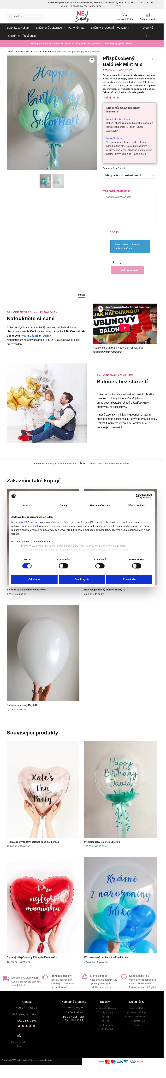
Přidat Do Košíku (43, 852)
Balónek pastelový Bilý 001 (22, 705)
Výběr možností (43, 600)
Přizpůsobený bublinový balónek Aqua (106, 957)
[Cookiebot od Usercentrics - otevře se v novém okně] (138, 496)
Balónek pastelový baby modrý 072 (26, 589)
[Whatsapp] (19, 1026)
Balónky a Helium (24, 51)
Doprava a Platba (125, 19)
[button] (92, 60)
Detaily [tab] (64, 505)
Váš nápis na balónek (117, 190)
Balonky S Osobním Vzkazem (51, 51)
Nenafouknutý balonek (118, 119)
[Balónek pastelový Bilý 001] (43, 652)
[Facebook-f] (34, 1026)
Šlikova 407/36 (74, 1007)
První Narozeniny (105, 463)
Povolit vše (129, 579)
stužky (47, 335)
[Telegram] (27, 1026)
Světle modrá (122, 463)
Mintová (92, 463)
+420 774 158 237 (128, 2)
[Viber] (23, 1026)
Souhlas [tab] (27, 505)
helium (25, 335)
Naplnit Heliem (114, 138)
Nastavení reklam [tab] (100, 505)
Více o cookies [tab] (136, 505)
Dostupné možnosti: (114, 168)
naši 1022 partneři (28, 522)
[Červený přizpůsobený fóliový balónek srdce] (43, 905)
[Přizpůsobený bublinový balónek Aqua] (120, 905)
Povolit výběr (81, 579)
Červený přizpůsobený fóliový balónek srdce (32, 957)
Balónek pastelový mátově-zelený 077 (105, 589)
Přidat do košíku (128, 270)
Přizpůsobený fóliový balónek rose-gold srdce (33, 841)
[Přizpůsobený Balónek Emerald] (120, 789)
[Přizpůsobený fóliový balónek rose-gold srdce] (43, 789)
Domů (10, 51)
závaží (34, 335)
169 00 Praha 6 (74, 1012)
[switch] (63, 565)
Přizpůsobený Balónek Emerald (102, 841)
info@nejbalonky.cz (26, 1014)
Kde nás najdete (148, 19)
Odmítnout (34, 579)
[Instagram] (30, 1026)
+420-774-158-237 (26, 1007)
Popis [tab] (81, 294)
